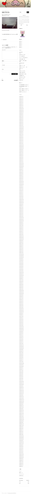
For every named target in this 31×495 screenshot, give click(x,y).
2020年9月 (20, 204)
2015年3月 (20, 304)
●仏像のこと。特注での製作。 (25, 60)
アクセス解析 (3, 34)
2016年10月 (20, 275)
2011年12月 (20, 363)
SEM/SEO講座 (7, 34)
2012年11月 (20, 346)
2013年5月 (20, 337)
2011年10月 (20, 366)
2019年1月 (20, 234)
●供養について (21, 65)
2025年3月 (20, 122)
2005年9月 (20, 466)
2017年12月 (20, 254)
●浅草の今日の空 (5, 39)
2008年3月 (20, 431)
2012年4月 (20, 357)
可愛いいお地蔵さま (21, 88)
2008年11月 (20, 419)
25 (24, 22)
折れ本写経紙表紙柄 (21, 84)
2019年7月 (20, 225)
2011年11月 (20, 364)
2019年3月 (20, 231)
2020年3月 (20, 213)
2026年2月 (20, 105)
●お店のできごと (21, 54)
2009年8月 (20, 405)
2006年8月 (20, 460)
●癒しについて (21, 78)
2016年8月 (20, 278)
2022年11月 (20, 164)
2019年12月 (20, 217)
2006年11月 (20, 455)
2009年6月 (20, 408)
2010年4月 (20, 393)
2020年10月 (20, 202)
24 (22, 22)
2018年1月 (20, 252)
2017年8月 (20, 260)
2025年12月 (20, 108)
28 (28, 22)
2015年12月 (20, 290)
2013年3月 (20, 340)
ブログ (10, 34)
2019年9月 (20, 222)
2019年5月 (20, 228)
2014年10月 (20, 311)
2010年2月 (20, 396)
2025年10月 (20, 111)
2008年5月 (20, 428)
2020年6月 (20, 208)
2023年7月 (20, 152)
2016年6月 (20, 281)
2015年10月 (20, 293)
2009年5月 (20, 410)
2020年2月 (20, 214)
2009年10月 (20, 402)
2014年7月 (20, 316)
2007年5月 (20, 446)
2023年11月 (20, 146)
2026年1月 (20, 107)
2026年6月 (20, 99)
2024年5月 (20, 137)
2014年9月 (20, 313)
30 (21, 23)
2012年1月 (20, 361)
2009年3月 (20, 413)
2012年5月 (20, 355)
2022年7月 (20, 170)
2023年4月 (20, 157)
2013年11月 (20, 328)
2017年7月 (20, 261)
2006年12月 (20, 454)
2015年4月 (20, 302)
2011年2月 (20, 378)
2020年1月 (20, 216)
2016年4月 (20, 284)
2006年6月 (20, 463)
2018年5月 (20, 246)
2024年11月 (20, 128)
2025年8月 (20, 114)
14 (28, 19)
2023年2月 (20, 160)
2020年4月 (20, 211)
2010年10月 (20, 384)
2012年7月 (20, 352)
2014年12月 (20, 308)
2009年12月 (20, 399)
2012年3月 (20, 358)
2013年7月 (20, 334)
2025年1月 (20, 125)
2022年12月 (20, 163)
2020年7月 (20, 207)
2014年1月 (20, 325)
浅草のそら (20, 41)
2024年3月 (20, 140)
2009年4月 (20, 411)
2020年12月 (20, 199)
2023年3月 (20, 158)
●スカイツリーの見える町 (22, 57)
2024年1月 (20, 143)
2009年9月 (20, 404)
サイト (3, 69)
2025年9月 (20, 113)
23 (21, 22)
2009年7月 (20, 407)
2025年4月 (20, 120)
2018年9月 (20, 240)
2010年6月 (20, 390)
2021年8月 (20, 187)
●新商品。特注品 (21, 72)
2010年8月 (20, 387)
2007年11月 (20, 437)
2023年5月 (20, 155)
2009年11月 (20, 401)
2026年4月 (20, 102)
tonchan (8, 11)
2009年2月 (20, 414)
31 (22, 23)
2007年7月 (20, 443)
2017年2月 (20, 269)
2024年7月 (20, 134)
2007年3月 (20, 449)
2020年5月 (20, 210)
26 (25, 22)
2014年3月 (20, 322)
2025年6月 (20, 117)
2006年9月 (20, 458)
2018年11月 (20, 237)
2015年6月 (20, 299)
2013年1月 (20, 343)
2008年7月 (20, 425)
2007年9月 (20, 440)
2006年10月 (20, 457)
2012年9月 (20, 349)
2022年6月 (20, 172)
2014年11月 (20, 310)
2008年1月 (20, 434)
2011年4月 (20, 375)
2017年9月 (20, 258)
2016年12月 (20, 272)
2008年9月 (20, 422)
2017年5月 (20, 264)
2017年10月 (20, 257)
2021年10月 (20, 184)
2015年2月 (20, 305)
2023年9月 (20, 149)
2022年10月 (20, 166)
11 (24, 19)
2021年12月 (20, 181)
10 (22, 19)
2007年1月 (20, 452)
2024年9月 (20, 131)
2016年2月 (20, 287)
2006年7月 (20, 461)
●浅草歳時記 (20, 75)
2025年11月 (20, 110)
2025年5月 (20, 119)
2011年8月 (20, 369)
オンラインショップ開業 (15, 34)
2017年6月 (20, 263)
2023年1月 (20, 161)
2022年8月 (20, 169)
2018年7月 (20, 243)
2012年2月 (20, 360)
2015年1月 (20, 307)
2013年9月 (20, 331)
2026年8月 (20, 96)
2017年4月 (20, 266)
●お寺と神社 (23, 52)
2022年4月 (20, 175)
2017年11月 (20, 255)
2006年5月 (20, 464)
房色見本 (20, 91)
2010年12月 (20, 381)
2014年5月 (20, 319)
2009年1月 (20, 416)
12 (25, 19)
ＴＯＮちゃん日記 (14, 3)
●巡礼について (24, 68)
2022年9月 (20, 167)
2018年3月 (20, 249)
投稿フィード (21, 472)
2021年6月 (20, 190)
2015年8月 (20, 296)
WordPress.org (21, 475)
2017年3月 (20, 267)
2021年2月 (20, 196)
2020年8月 (20, 205)
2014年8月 (20, 314)
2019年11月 (20, 219)
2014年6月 (20, 317)
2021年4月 (20, 193)
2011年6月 (20, 372)
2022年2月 (20, 178)
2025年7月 (20, 116)
